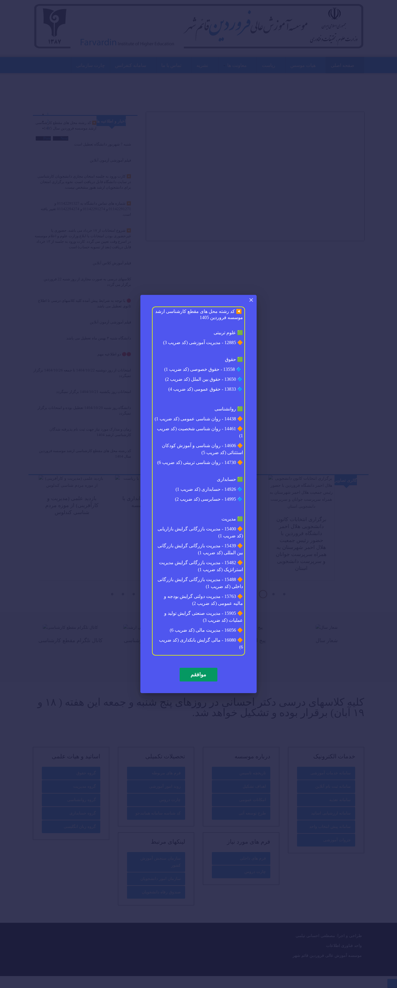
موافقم (198, 674)
